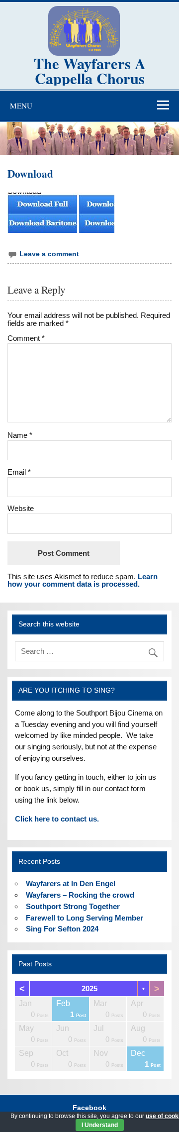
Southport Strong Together (73, 906)
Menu (21, 105)
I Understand (100, 1125)
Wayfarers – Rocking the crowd (80, 895)
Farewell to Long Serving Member (84, 918)
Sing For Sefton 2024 (62, 929)
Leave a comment (49, 254)
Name (19, 435)
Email (19, 472)
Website (20, 508)
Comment (26, 338)
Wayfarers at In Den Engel (70, 883)
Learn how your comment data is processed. (82, 580)
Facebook (89, 1108)
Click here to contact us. (57, 819)
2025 (89, 988)
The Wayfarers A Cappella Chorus (90, 70)
